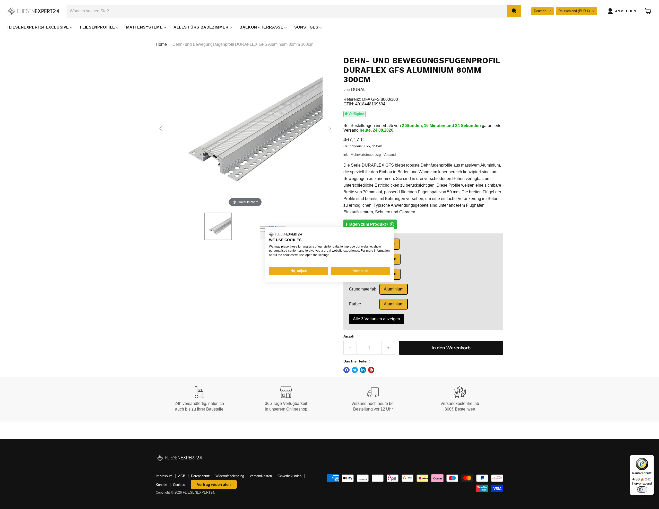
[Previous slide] (161, 128)
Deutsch (540, 11)
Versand (390, 155)
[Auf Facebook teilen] (346, 370)
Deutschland (574, 11)
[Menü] (651, 458)
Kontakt (161, 485)
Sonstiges (306, 27)
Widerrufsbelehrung (229, 476)
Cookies (179, 485)
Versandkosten (261, 476)
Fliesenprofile (98, 27)
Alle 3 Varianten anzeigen (376, 319)
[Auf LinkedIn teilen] (363, 370)
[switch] (642, 489)
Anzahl (349, 336)
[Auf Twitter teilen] (355, 370)
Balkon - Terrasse (261, 27)
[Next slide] (329, 128)
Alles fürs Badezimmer (202, 27)
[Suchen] (514, 11)
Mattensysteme (145, 27)
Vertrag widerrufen (214, 484)
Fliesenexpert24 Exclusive (38, 27)
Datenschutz (200, 476)
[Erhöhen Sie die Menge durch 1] (388, 348)
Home (161, 44)
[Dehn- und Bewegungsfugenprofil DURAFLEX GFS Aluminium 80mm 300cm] (218, 226)
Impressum (164, 476)
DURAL (358, 89)
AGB (181, 476)
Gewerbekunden (289, 476)
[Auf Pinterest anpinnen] (371, 370)
